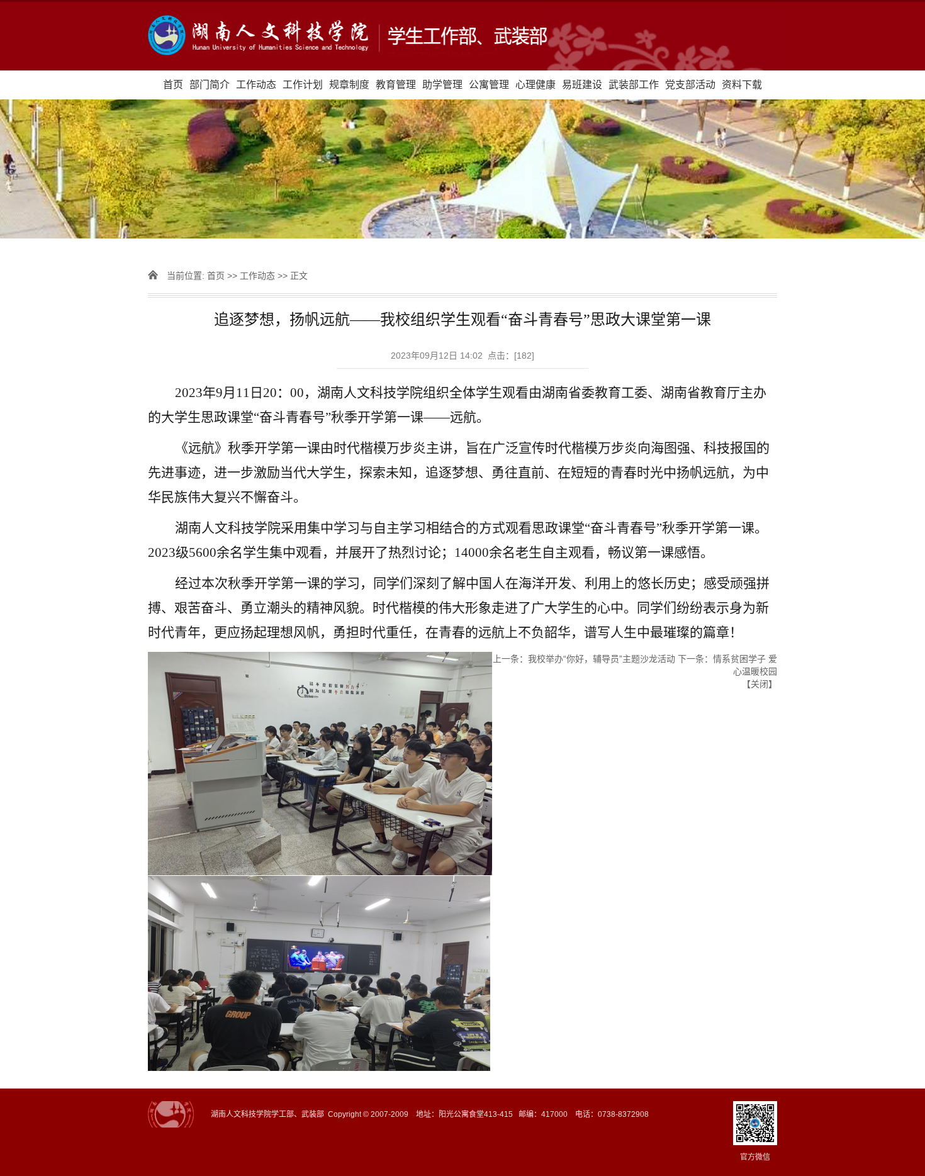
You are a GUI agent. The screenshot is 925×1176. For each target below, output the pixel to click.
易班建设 (582, 84)
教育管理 (396, 84)
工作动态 (256, 84)
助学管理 (442, 84)
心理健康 (535, 84)
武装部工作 (633, 84)
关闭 (759, 684)
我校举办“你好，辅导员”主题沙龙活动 (601, 659)
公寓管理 (489, 84)
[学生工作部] (462, 36)
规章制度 (349, 84)
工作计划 (303, 84)
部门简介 (209, 84)
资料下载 (742, 84)
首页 (173, 84)
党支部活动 (690, 84)
